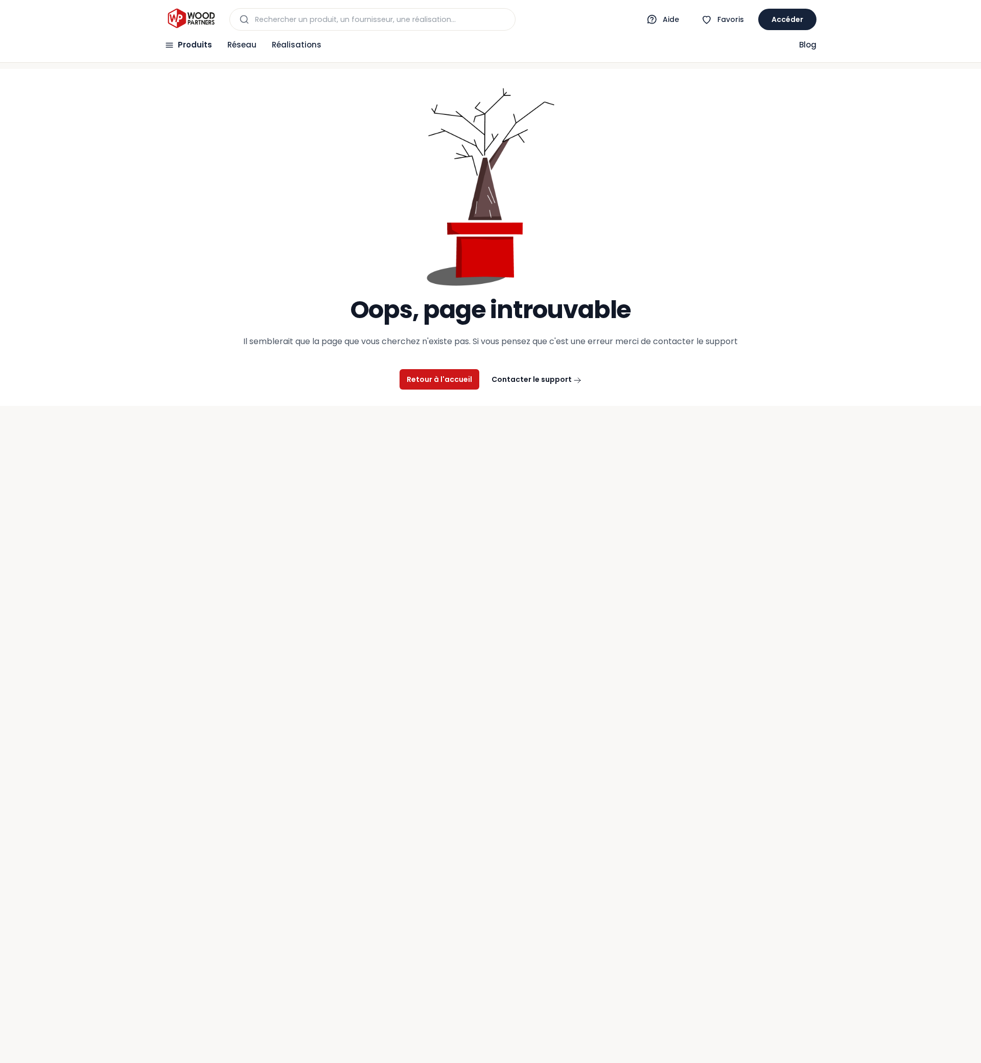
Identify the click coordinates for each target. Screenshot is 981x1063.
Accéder (787, 19)
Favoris (730, 19)
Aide (671, 19)
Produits (195, 44)
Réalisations (296, 44)
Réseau (241, 44)
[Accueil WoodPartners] (191, 19)
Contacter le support (532, 379)
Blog (807, 44)
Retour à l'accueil (439, 379)
